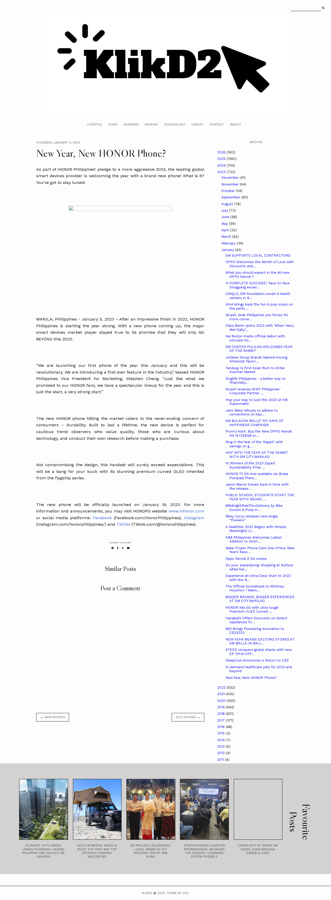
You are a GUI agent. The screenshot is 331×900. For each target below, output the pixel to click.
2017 (221, 720)
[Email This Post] (128, 548)
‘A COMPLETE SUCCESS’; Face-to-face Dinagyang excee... (257, 285)
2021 (221, 694)
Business (131, 124)
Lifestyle (94, 124)
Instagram (194, 517)
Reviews (151, 124)
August (227, 204)
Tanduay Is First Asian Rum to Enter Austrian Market (255, 370)
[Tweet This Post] (112, 548)
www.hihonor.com (186, 511)
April (225, 230)
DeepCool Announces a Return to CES (257, 660)
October (228, 191)
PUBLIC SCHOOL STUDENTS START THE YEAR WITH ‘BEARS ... (259, 497)
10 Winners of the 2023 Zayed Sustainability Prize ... (250, 465)
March (226, 237)
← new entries (52, 717)
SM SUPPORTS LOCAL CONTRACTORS (257, 255)
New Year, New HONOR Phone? (251, 678)
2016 (221, 727)
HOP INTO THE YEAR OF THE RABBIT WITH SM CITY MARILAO (256, 455)
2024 (222, 165)
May (225, 224)
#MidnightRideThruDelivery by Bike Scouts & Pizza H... (254, 508)
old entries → (188, 717)
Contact (216, 124)
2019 (221, 707)
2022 (222, 687)
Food (113, 124)
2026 (222, 152)
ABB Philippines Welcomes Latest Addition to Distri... (253, 539)
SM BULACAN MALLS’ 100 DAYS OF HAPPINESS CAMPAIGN (254, 423)
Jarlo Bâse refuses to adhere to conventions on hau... (251, 412)
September (231, 197)
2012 (221, 753)
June (225, 217)
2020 (222, 701)
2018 (221, 714)
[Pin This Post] (123, 548)
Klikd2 (147, 893)
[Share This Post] (117, 548)
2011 (221, 760)
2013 (221, 746)
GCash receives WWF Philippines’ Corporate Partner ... (252, 391)
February (229, 243)
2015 (221, 733)
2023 (222, 172)
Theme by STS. (178, 893)
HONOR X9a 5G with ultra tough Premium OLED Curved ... (252, 610)
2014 (221, 740)
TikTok (122, 524)
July (225, 210)
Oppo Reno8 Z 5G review (246, 559)
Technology (174, 124)
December (230, 178)
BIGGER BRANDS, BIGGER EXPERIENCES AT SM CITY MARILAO (260, 599)
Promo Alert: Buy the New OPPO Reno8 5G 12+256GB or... (258, 433)
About (235, 124)
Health (197, 124)
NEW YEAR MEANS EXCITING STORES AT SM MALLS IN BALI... (260, 641)
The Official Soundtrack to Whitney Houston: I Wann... (254, 588)
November (230, 184)
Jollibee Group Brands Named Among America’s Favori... (256, 359)
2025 (222, 159)
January (228, 250)
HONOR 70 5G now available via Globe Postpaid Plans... (256, 476)
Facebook (102, 517)
